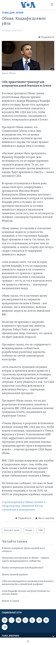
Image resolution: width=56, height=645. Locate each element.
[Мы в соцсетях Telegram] (4, 627)
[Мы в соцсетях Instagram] (25, 620)
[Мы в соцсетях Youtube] (18, 620)
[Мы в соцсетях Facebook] (4, 620)
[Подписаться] (46, 620)
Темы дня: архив (12, 13)
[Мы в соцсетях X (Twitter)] (11, 620)
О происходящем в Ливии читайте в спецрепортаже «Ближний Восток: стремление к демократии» (23, 506)
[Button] (46, 37)
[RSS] (32, 620)
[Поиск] (28, 641)
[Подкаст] (39, 620)
